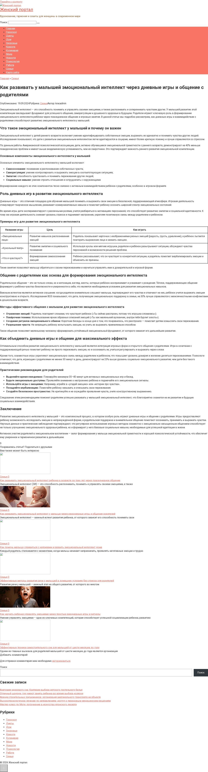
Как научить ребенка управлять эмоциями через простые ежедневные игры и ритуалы (50, 614)
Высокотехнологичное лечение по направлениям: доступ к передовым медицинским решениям (55, 700)
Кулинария (12, 50)
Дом (8, 39)
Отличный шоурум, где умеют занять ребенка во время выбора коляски (41, 693)
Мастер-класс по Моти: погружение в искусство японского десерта (38, 704)
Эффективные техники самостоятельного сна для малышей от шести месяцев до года (49, 647)
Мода (9, 54)
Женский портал (16, 9)
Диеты (10, 35)
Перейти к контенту (11, 1)
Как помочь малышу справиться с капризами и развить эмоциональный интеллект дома (51, 547)
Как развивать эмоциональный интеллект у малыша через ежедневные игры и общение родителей (57, 513)
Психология (12, 61)
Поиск (3, 667)
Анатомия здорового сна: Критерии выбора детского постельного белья (41, 689)
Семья (9, 68)
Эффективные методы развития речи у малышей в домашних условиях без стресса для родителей (57, 580)
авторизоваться (61, 661)
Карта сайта (12, 72)
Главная (10, 28)
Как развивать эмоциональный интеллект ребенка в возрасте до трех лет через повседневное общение (60, 480)
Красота (10, 46)
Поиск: (4, 22)
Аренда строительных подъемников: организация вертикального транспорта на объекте (50, 697)
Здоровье (11, 43)
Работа (10, 65)
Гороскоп (11, 32)
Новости (11, 57)
